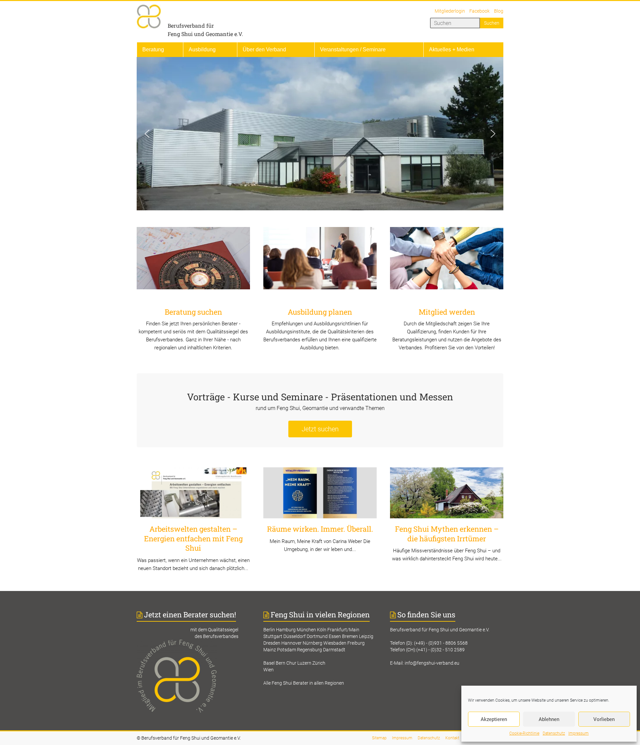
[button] (147, 133)
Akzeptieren (494, 719)
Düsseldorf (294, 636)
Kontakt (452, 738)
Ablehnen (549, 719)
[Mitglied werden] (446, 260)
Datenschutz (554, 733)
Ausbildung (202, 49)
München (306, 629)
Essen (335, 636)
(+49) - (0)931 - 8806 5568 (441, 643)
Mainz (269, 649)
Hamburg (286, 629)
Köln (321, 629)
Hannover (291, 643)
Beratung (153, 49)
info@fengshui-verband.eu (432, 663)
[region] (320, 133)
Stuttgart (272, 636)
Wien (268, 669)
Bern (280, 663)
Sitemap (379, 738)
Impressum (578, 733)
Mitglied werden (447, 312)
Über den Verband (264, 49)
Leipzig (366, 636)
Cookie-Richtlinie (524, 733)
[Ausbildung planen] (320, 260)
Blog (498, 11)
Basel (269, 663)
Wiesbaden (334, 643)
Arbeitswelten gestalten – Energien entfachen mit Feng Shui (193, 538)
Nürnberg (312, 643)
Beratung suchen (193, 312)
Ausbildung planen (320, 312)
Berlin (269, 629)
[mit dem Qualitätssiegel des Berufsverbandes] (193, 643)
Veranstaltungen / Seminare (353, 49)
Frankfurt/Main (343, 629)
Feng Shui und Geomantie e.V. (205, 33)
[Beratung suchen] (193, 260)
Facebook (479, 11)
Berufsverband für (191, 25)
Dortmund (317, 636)
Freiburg (356, 643)
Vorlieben (604, 719)
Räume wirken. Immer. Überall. (320, 529)
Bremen (350, 636)
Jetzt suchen (320, 429)
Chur (291, 663)
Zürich (318, 663)
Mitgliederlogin (450, 11)
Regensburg (309, 649)
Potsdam (286, 649)
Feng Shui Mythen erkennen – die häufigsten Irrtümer (447, 533)
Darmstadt (334, 649)
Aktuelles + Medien (451, 49)
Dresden (271, 643)
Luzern (304, 663)
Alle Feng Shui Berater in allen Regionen (303, 683)
